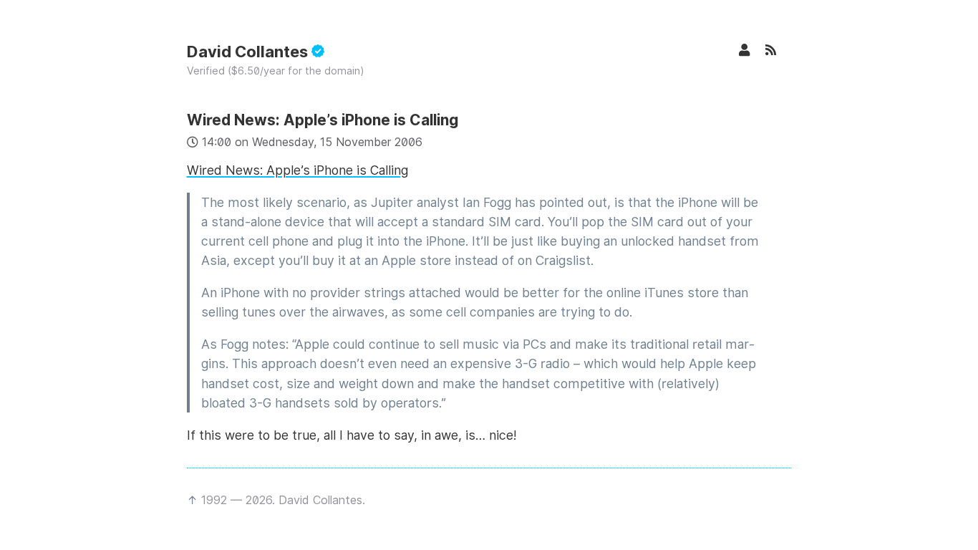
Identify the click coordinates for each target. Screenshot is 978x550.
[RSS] (778, 49)
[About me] (752, 49)
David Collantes (249, 51)
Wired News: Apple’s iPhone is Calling (322, 120)
